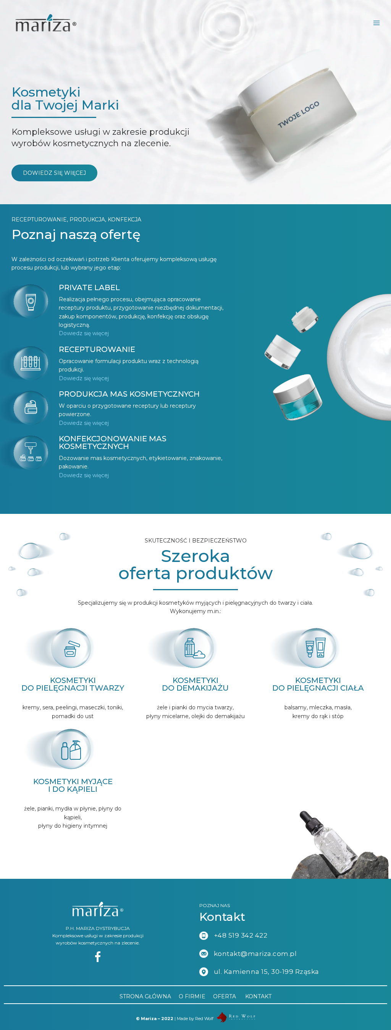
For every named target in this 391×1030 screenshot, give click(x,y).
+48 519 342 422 (241, 935)
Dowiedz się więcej (84, 333)
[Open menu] (380, 23)
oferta (224, 996)
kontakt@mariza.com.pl (255, 953)
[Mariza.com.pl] (45, 22)
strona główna (145, 996)
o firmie (192, 996)
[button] (54, 173)
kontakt (258, 996)
